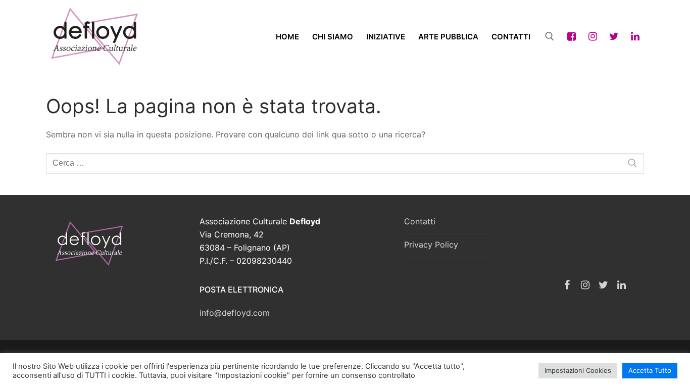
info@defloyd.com (235, 313)
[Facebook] (571, 36)
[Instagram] (592, 36)
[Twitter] (614, 36)
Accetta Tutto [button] (649, 370)
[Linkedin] (635, 36)
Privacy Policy (431, 244)
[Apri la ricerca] (549, 36)
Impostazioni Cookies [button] (578, 370)
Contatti (419, 221)
